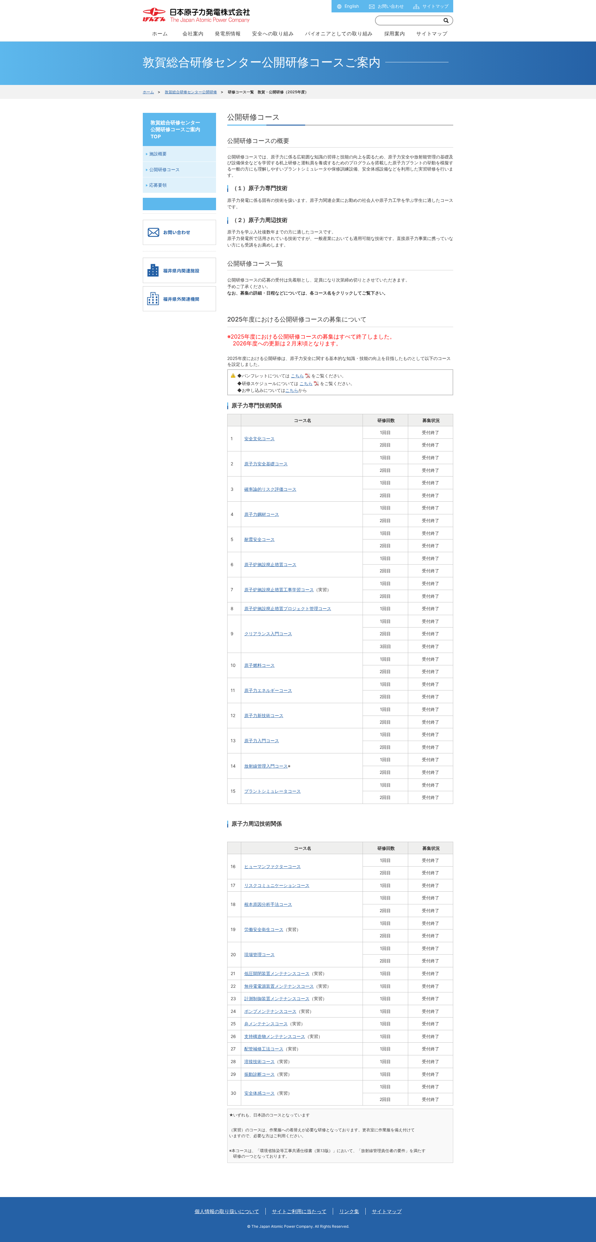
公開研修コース (164, 169)
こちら (297, 375)
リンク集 (349, 1211)
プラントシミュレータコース (272, 791)
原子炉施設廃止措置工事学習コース (279, 589)
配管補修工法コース (263, 1048)
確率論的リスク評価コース (270, 489)
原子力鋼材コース (261, 514)
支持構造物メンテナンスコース (274, 1036)
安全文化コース (259, 438)
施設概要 (158, 153)
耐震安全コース (259, 539)
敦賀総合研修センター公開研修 (191, 92)
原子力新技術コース (263, 715)
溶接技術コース (259, 1061)
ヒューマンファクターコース (272, 866)
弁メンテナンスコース (266, 1023)
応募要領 (158, 185)
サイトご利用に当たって (299, 1211)
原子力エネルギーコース (268, 690)
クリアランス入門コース (268, 633)
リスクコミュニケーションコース (276, 885)
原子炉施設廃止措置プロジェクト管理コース (287, 608)
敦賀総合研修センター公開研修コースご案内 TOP (175, 129)
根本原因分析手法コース (268, 904)
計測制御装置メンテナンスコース (276, 998)
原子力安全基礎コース (266, 463)
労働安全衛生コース (263, 929)
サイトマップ (435, 6)
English (352, 6)
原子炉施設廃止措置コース (270, 564)
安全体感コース (259, 1093)
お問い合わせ (391, 6)
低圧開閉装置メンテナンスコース (276, 973)
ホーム (148, 92)
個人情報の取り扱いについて (227, 1211)
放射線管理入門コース (266, 766)
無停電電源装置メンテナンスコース (279, 986)
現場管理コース (259, 954)
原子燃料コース (259, 665)
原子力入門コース (261, 740)
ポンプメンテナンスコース (270, 1011)
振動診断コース (259, 1074)
